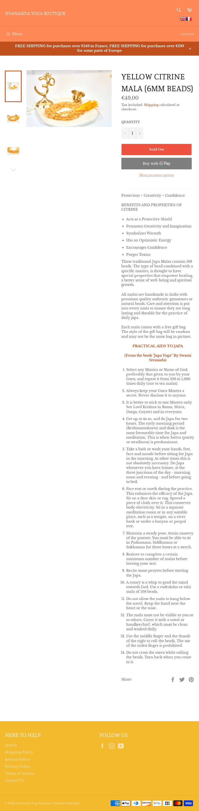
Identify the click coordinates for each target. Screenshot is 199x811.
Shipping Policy (19, 752)
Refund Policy (17, 759)
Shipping (151, 105)
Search (11, 745)
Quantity (130, 122)
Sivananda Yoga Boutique (35, 13)
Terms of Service (20, 773)
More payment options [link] (156, 175)
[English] (183, 18)
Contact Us (14, 780)
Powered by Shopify (66, 803)
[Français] (189, 18)
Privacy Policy (18, 766)
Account (187, 34)
